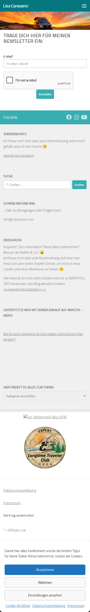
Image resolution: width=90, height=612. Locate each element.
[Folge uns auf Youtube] (84, 117)
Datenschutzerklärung (49, 605)
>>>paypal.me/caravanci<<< (24, 289)
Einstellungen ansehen (45, 595)
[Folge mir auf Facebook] (69, 117)
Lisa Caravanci (15, 5)
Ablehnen (45, 582)
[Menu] (84, 6)
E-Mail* (8, 56)
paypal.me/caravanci (18, 155)
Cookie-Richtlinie (18, 605)
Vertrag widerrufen (18, 515)
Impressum (75, 605)
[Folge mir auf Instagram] (76, 117)
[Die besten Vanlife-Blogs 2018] (45, 417)
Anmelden (45, 94)
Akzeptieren (45, 569)
